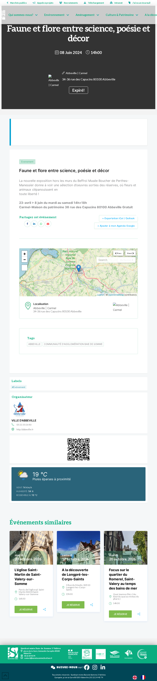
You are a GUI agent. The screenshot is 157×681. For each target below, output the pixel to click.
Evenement (27, 161)
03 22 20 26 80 (23, 424)
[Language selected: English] (140, 677)
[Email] (48, 223)
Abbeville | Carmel (76, 73)
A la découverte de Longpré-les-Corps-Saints (75, 574)
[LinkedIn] (34, 223)
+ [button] (24, 253)
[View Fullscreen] (24, 268)
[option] (144, 677)
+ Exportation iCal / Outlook (118, 218)
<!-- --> (78, 272)
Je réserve (26, 609)
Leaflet (100, 294)
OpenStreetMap (116, 294)
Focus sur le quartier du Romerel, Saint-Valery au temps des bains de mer (123, 579)
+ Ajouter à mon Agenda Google (116, 225)
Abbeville (34, 344)
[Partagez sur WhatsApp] (41, 223)
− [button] (24, 259)
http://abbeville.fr (25, 429)
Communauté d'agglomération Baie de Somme (73, 344)
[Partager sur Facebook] (27, 223)
